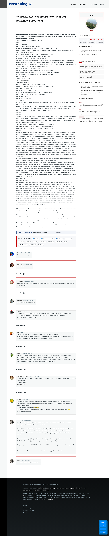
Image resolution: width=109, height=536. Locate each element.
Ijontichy (51, 241)
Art (65, 241)
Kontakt (25, 505)
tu (23, 495)
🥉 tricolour (59, 238)
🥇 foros (35, 238)
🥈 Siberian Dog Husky (47, 238)
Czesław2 (33, 244)
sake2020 (42, 241)
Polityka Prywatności (48, 499)
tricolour (19, 264)
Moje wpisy (94, 4)
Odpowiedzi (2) (20, 346)
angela (40, 244)
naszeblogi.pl (81, 488)
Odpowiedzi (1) (20, 274)
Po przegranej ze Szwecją (87, 57)
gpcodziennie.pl (28, 490)
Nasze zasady (27, 508)
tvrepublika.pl (38, 490)
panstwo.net (60, 488)
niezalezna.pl (41, 488)
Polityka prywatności (28, 513)
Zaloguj (102, 4)
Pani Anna (68, 238)
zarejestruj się (28, 232)
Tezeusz (59, 241)
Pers (35, 241)
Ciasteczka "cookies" (28, 510)
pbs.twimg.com (21, 384)
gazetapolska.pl (50, 488)
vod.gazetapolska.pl (71, 488)
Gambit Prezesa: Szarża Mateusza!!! (89, 54)
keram (28, 241)
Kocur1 (21, 241)
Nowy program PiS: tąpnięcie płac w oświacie (92, 90)
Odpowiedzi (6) (20, 293)
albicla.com (46, 490)
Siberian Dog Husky (22, 376)
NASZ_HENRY (23, 244)
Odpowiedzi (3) (20, 369)
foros (17, 30)
